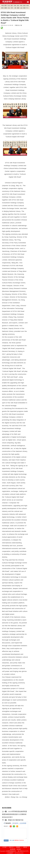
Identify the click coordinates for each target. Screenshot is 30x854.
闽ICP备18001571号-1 (23, 851)
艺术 (12, 8)
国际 (5, 5)
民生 (18, 5)
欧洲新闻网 (12, 849)
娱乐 (12, 5)
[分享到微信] (2, 28)
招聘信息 (25, 847)
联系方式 (11, 847)
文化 (9, 8)
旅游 (24, 5)
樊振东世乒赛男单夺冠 (15, 820)
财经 (2, 8)
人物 (15, 8)
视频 (24, 8)
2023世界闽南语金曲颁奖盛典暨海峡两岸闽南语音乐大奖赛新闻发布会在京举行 (14, 814)
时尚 (15, 5)
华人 (27, 8)
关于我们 (4, 847)
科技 (21, 5)
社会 (9, 5)
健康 (5, 8)
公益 (21, 8)
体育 (27, 5)
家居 (18, 8)
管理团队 (18, 847)
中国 (2, 5)
